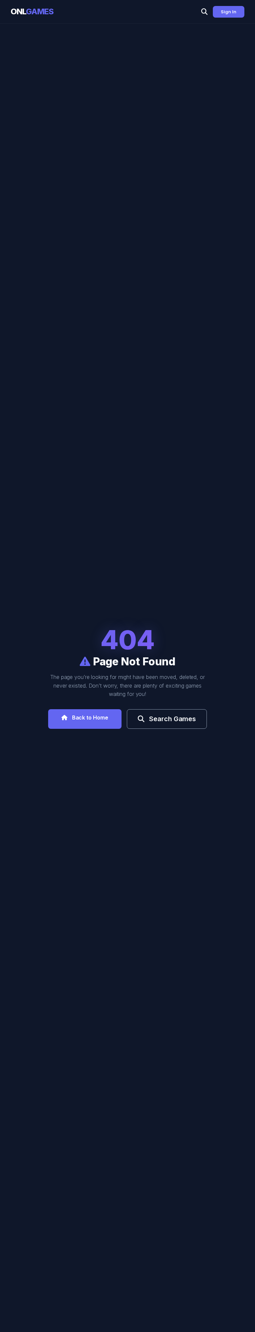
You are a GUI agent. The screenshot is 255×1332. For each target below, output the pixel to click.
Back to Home (89, 717)
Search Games (171, 719)
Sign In (228, 11)
